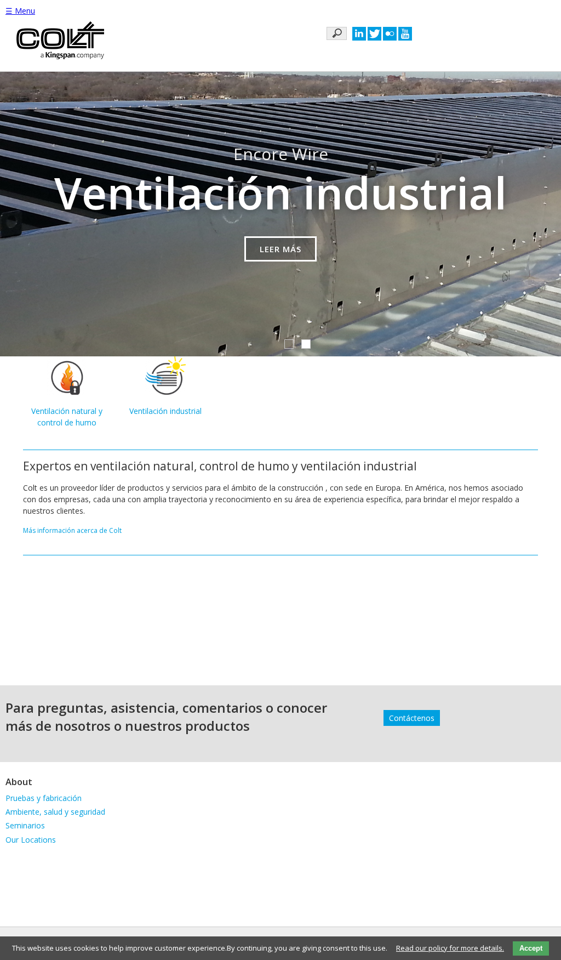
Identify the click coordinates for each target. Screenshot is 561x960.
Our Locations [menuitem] (30, 839)
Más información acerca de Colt (72, 530)
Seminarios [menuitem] (25, 825)
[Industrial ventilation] (165, 392)
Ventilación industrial (165, 411)
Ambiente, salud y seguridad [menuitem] (55, 811)
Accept (530, 948)
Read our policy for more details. (450, 948)
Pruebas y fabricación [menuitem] (43, 798)
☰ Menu (20, 10)
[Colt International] (60, 41)
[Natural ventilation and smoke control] (67, 392)
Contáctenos (411, 718)
